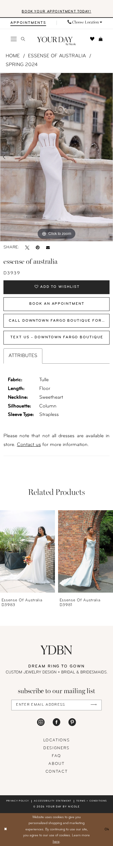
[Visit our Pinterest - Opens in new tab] (72, 722)
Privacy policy (17, 801)
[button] (13, 39)
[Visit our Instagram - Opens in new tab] (41, 722)
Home (13, 56)
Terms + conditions (91, 801)
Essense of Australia (57, 56)
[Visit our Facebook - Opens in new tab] (56, 722)
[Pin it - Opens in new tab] (37, 247)
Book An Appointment (56, 304)
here (56, 841)
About (56, 764)
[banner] (56, 41)
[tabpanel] (56, 157)
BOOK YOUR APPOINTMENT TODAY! (56, 11)
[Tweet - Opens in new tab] (27, 247)
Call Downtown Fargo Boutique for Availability (59, 321)
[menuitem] (28, 23)
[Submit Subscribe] (93, 705)
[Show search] (23, 39)
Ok (107, 829)
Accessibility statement (53, 801)
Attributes (22, 355)
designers (56, 748)
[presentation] (27, 551)
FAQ (56, 756)
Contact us (29, 444)
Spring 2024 (22, 64)
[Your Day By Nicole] (56, 650)
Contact (57, 772)
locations (56, 740)
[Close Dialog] (5, 830)
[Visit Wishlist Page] (92, 39)
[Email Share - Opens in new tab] (48, 247)
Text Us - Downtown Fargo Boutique (56, 337)
